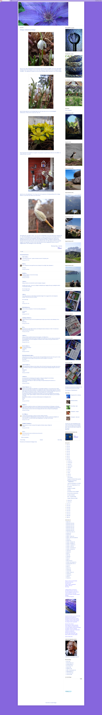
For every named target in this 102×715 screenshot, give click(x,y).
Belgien (67, 521)
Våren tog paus (69, 477)
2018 (67, 457)
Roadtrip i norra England (70, 562)
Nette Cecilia (24, 256)
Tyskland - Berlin (69, 572)
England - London (69, 536)
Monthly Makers (69, 662)
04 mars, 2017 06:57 (25, 351)
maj (68, 472)
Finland (67, 539)
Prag (67, 559)
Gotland (67, 550)
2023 (67, 449)
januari (69, 501)
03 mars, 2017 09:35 (25, 277)
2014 (67, 507)
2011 (67, 512)
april (68, 474)
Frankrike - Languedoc (70, 544)
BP (22, 327)
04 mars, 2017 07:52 (25, 360)
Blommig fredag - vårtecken (56, 245)
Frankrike (68, 540)
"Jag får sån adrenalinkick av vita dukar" (74, 483)
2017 (67, 459)
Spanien (67, 567)
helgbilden (68, 668)
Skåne (67, 566)
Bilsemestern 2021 (69, 526)
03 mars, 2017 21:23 (25, 342)
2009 (67, 515)
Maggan (23, 404)
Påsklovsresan (68, 560)
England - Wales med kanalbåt (71, 537)
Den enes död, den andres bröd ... (73, 493)
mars (68, 475)
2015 (67, 505)
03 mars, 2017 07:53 (25, 260)
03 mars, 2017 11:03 (25, 303)
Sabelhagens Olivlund (26, 317)
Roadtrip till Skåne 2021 (70, 563)
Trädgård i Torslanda (26, 423)
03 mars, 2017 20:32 (25, 331)
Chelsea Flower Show (70, 531)
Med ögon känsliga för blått (32, 4)
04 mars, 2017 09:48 (25, 410)
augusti (69, 467)
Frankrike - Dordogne (70, 543)
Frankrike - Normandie (70, 547)
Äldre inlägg (60, 439)
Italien (67, 554)
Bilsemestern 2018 (69, 523)
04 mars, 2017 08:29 (25, 372)
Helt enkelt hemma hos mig (27, 355)
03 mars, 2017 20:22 (25, 323)
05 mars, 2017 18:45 (25, 427)
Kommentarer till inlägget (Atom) (31, 441)
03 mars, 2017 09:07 (25, 269)
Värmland (68, 573)
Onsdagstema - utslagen (75, 411)
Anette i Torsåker (25, 364)
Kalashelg (69, 489)
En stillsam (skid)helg (71, 494)
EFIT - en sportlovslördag (71, 496)
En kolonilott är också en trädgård (73, 491)
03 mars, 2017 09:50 (25, 290)
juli (68, 469)
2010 (67, 513)
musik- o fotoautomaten (70, 670)
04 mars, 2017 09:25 (25, 400)
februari (69, 500)
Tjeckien (67, 569)
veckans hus (68, 674)
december (69, 461)
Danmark (67, 533)
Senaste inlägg (22, 439)
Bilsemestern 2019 (69, 524)
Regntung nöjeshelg (74, 400)
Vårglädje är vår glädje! (71, 488)
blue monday (68, 665)
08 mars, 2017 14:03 (25, 434)
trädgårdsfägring (69, 671)
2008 (67, 517)
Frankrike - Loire (69, 546)
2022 (67, 451)
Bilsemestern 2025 (69, 530)
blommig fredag (69, 664)
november (69, 462)
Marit (23, 263)
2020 (67, 454)
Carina (23, 281)
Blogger (55, 702)
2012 (67, 510)
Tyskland (67, 570)
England (67, 534)
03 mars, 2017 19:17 (25, 314)
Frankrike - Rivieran (69, 549)
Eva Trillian (24, 414)
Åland (67, 576)
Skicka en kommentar (25, 437)
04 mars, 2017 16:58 (25, 419)
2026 (67, 444)
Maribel (23, 273)
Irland (67, 553)
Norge (67, 557)
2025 (67, 446)
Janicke (23, 335)
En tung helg (69, 486)
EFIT (67, 661)
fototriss (67, 667)
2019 (67, 456)
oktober (69, 464)
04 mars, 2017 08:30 (25, 383)
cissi (23, 431)
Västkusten (68, 575)
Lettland (67, 556)
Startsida (41, 439)
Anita (23, 294)
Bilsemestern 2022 (69, 527)
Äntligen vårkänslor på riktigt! (72, 498)
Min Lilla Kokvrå (25, 307)
